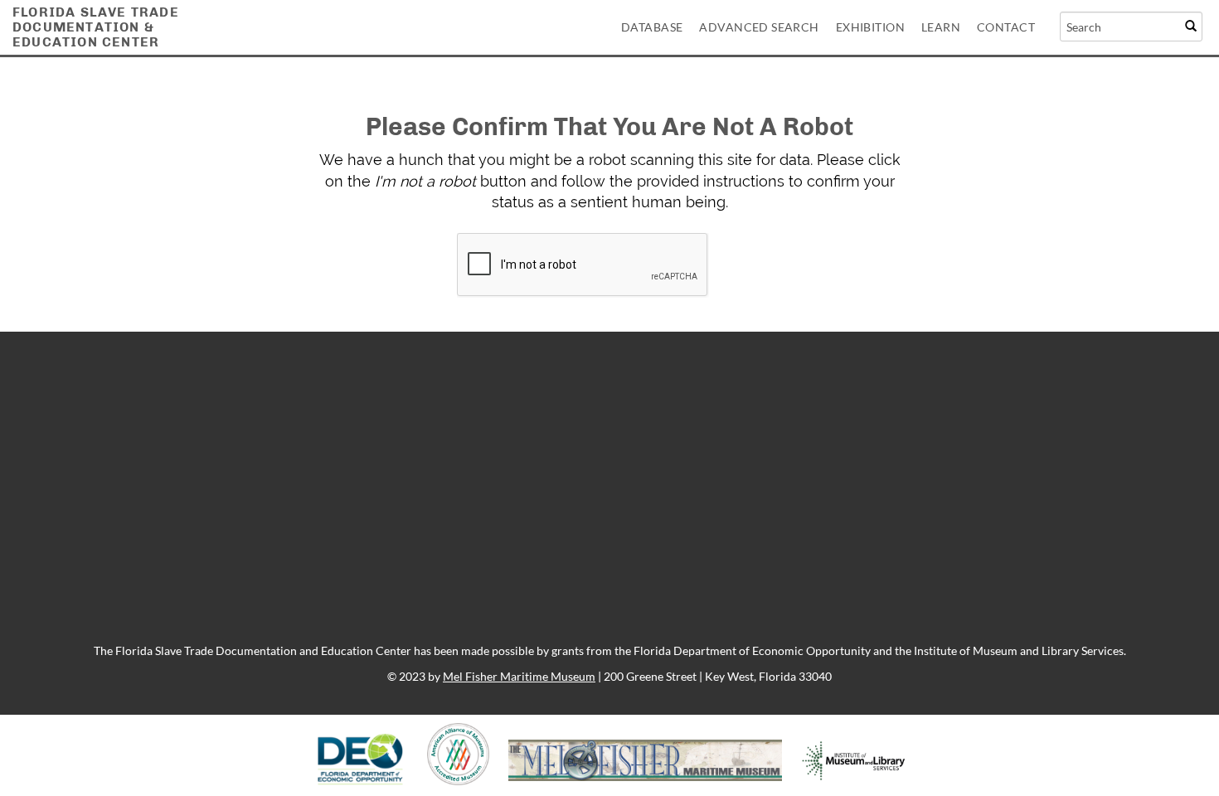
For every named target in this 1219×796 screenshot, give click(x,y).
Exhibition (870, 27)
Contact (1006, 27)
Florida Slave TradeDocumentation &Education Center (95, 27)
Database (651, 27)
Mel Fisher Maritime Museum (519, 676)
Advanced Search (758, 27)
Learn (940, 27)
